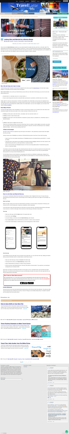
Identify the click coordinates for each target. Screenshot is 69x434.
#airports (49, 410)
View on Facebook (50, 382)
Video (50, 397)
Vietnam (34, 141)
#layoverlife (64, 410)
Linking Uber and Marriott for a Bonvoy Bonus (18, 39)
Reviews (38, 1)
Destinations (27, 1)
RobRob (6, 41)
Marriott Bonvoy (36, 88)
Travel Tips (33, 1)
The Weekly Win (21, 1)
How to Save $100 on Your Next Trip (12, 304)
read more (25, 308)
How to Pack (29, 339)
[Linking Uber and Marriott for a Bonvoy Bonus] (26, 28)
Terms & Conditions (7, 105)
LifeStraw (58, 104)
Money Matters (19, 319)
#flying (59, 410)
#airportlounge (53, 411)
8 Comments (35, 319)
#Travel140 (3, 13)
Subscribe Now (57, 61)
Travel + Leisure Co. (55, 404)
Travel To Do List (49, 13)
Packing (23, 339)
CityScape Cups (55, 81)
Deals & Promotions (27, 41)
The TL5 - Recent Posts (62, 13)
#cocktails (57, 411)
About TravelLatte (58, 1)
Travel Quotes (15, 13)
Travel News (43, 1)
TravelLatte (52, 367)
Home (17, 1)
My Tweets (25, 366)
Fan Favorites (26, 13)
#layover (61, 410)
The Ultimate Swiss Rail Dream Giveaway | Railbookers (57, 375)
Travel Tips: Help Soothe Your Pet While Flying (15, 343)
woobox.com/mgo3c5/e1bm (55, 373)
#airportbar (52, 410)
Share (53, 382)
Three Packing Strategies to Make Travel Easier (16, 323)
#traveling (56, 410)
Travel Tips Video (34, 339)
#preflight (60, 411)
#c (62, 411)
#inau (52, 396)
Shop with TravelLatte (51, 1)
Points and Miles (21, 41)
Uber (9, 297)
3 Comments (41, 339)
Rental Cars (30, 319)
